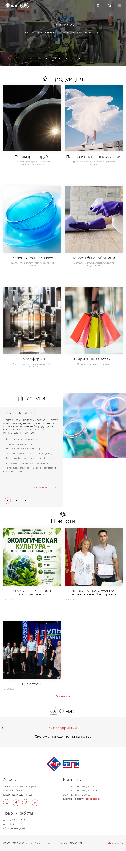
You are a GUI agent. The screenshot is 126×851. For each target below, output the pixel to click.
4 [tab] (65, 57)
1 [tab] (46, 57)
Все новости (63, 696)
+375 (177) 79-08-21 (86, 786)
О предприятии (63, 728)
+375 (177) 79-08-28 (86, 790)
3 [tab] (59, 57)
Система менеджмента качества (63, 736)
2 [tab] (52, 57)
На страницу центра (44, 487)
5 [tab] (72, 57)
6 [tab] (78, 57)
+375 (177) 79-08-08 (80, 794)
